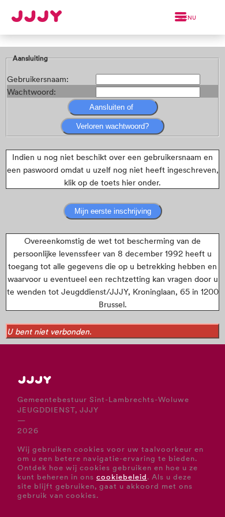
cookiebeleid (121, 476)
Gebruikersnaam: (38, 78)
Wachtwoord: (31, 91)
